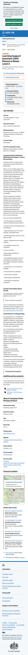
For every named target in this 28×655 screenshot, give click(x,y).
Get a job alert (10, 553)
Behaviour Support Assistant (13, 511)
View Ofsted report (9, 433)
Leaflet (6, 503)
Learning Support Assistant (13, 520)
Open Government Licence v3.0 (12, 637)
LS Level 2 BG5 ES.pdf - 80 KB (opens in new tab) (14, 389)
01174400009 (7, 454)
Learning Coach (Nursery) (13, 531)
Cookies (4, 623)
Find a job (5, 577)
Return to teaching (8, 583)
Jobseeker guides (7, 580)
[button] (14, 490)
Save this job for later (12, 77)
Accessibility (20, 625)
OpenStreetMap (16, 503)
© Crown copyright (14, 651)
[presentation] (14, 490)
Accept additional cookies (14, 20)
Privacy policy (13, 623)
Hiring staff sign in (7, 598)
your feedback (21, 44)
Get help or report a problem (11, 610)
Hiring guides (6, 601)
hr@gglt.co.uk (7, 448)
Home (3, 49)
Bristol (22, 557)
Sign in (4, 35)
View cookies (14, 28)
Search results (11, 49)
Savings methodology (8, 627)
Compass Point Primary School (14, 482)
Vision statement (7, 629)
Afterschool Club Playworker (13, 541)
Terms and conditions (8, 625)
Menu (4, 41)
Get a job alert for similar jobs (15, 73)
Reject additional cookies (14, 24)
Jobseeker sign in (7, 574)
